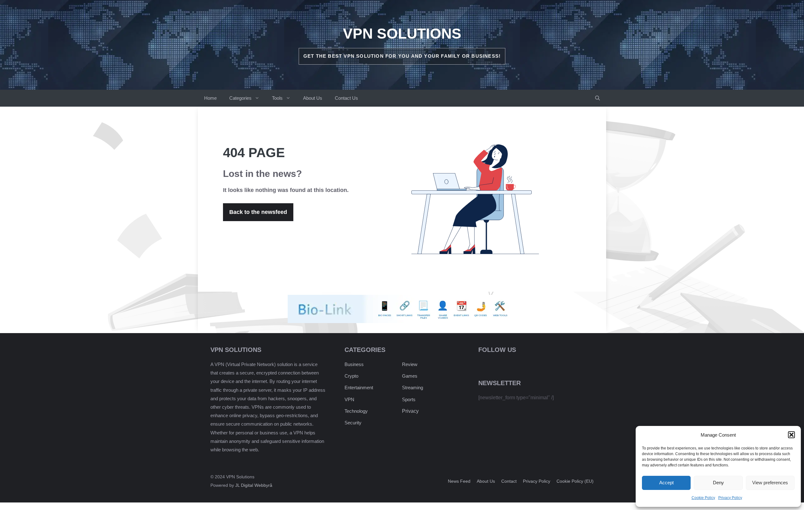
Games (409, 376)
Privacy (410, 411)
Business (354, 364)
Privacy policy (536, 481)
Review (409, 364)
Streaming (412, 387)
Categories (240, 98)
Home (210, 98)
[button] (791, 435)
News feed (459, 481)
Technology (356, 411)
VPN (349, 399)
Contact (509, 481)
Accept (666, 482)
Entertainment (359, 387)
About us (486, 481)
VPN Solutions (402, 33)
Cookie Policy (703, 498)
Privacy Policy (730, 498)
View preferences (770, 482)
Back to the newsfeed (258, 212)
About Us (312, 98)
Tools (277, 98)
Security (353, 422)
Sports (409, 399)
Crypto (351, 376)
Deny (718, 482)
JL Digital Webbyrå (253, 485)
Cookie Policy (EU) (575, 481)
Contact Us (346, 98)
